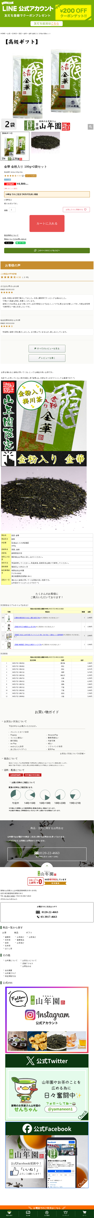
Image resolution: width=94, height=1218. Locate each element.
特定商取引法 (10, 976)
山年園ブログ (10, 973)
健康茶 (7, 937)
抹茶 (7, 943)
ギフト (29, 932)
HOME (3, 33)
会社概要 (8, 970)
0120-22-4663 (50, 912)
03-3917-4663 (9, 896)
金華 (25, 33)
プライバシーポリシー (8, 899)
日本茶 (14, 33)
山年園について (11, 960)
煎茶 (20, 33)
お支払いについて (29, 960)
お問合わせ (26, 966)
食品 (16, 932)
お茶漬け (20, 943)
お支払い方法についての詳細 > (72, 753)
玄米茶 (7, 946)
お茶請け (20, 937)
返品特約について (11, 235)
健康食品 (20, 940)
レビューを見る (31, 175)
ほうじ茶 (8, 949)
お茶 (8, 33)
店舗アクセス (27, 963)
